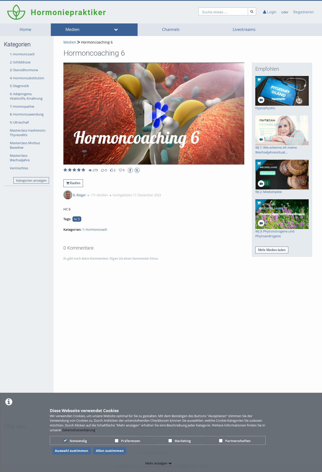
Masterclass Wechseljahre (20, 158)
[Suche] (252, 11)
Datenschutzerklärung (78, 430)
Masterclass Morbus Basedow (25, 145)
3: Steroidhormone (24, 70)
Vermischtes (19, 168)
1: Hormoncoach (22, 54)
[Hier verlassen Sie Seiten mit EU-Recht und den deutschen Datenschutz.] (130, 170)
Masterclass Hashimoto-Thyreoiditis (28, 132)
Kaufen (74, 183)
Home (25, 29)
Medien (72, 29)
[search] (223, 11)
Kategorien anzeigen (31, 180)
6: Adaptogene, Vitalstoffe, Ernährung (26, 96)
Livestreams (244, 29)
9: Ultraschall (19, 122)
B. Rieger (79, 195)
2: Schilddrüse (20, 62)
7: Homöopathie (22, 106)
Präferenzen (130, 441)
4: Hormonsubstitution (27, 78)
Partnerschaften (238, 441)
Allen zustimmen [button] (110, 450)
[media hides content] (116, 29)
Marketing (183, 441)
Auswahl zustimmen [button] (71, 450)
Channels (171, 29)
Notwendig (78, 441)
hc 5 (77, 219)
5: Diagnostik (19, 86)
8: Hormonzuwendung (27, 114)
